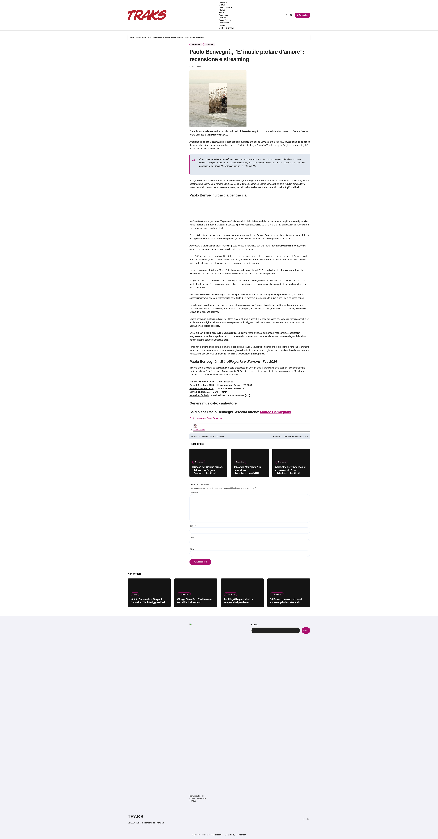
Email (192, 537)
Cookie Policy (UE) (226, 28)
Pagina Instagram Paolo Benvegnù (205, 418)
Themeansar (240, 835)
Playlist (221, 10)
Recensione (223, 15)
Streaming (209, 44)
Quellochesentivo (225, 7)
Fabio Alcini (199, 429)
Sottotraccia (223, 13)
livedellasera (224, 23)
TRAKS (135, 816)
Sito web (193, 549)
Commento (194, 493)
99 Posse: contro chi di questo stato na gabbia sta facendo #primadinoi (286, 602)
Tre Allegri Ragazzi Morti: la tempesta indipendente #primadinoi (238, 602)
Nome (192, 526)
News (135, 594)
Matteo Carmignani (275, 412)
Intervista (222, 18)
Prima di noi (184, 594)
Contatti (222, 5)
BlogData (228, 835)
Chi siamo (223, 2)
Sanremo (222, 25)
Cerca (254, 624)
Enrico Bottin (240, 473)
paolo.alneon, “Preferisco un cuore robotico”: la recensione (290, 470)
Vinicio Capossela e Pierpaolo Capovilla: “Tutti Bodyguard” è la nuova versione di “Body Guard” (148, 602)
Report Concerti (225, 20)
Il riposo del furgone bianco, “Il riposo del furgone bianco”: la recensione (207, 470)
